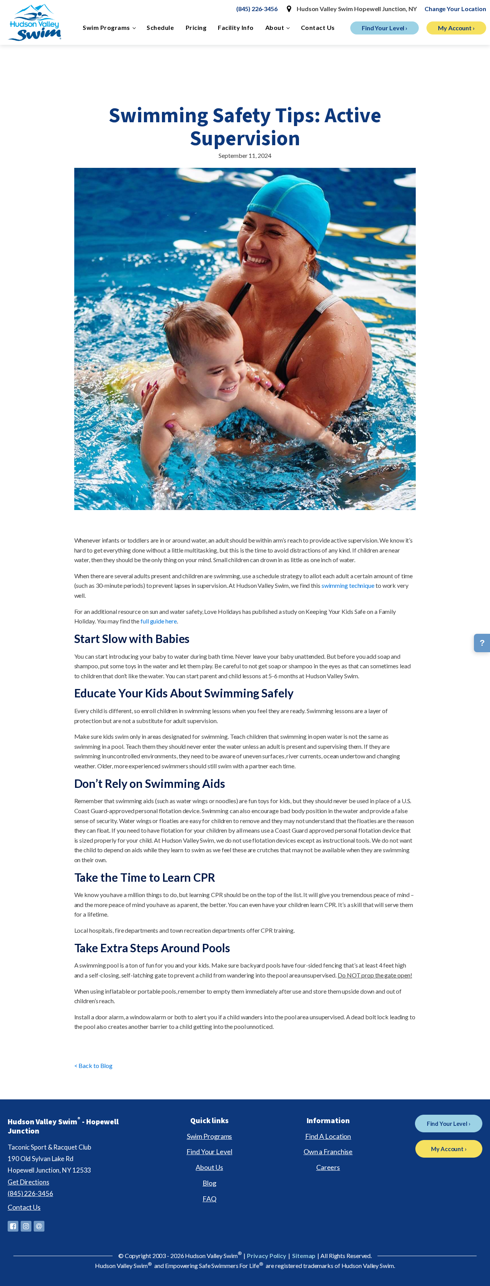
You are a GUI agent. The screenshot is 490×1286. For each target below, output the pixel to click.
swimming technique (348, 585)
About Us (209, 1167)
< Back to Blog (93, 1065)
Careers (328, 1167)
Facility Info (236, 27)
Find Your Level (209, 1151)
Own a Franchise (328, 1151)
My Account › (456, 27)
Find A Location (328, 1136)
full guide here (158, 621)
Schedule (160, 27)
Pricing (196, 27)
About (274, 27)
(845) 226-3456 (257, 8)
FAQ (209, 1198)
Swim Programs (106, 27)
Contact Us (318, 27)
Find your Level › (384, 27)
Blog (209, 1183)
